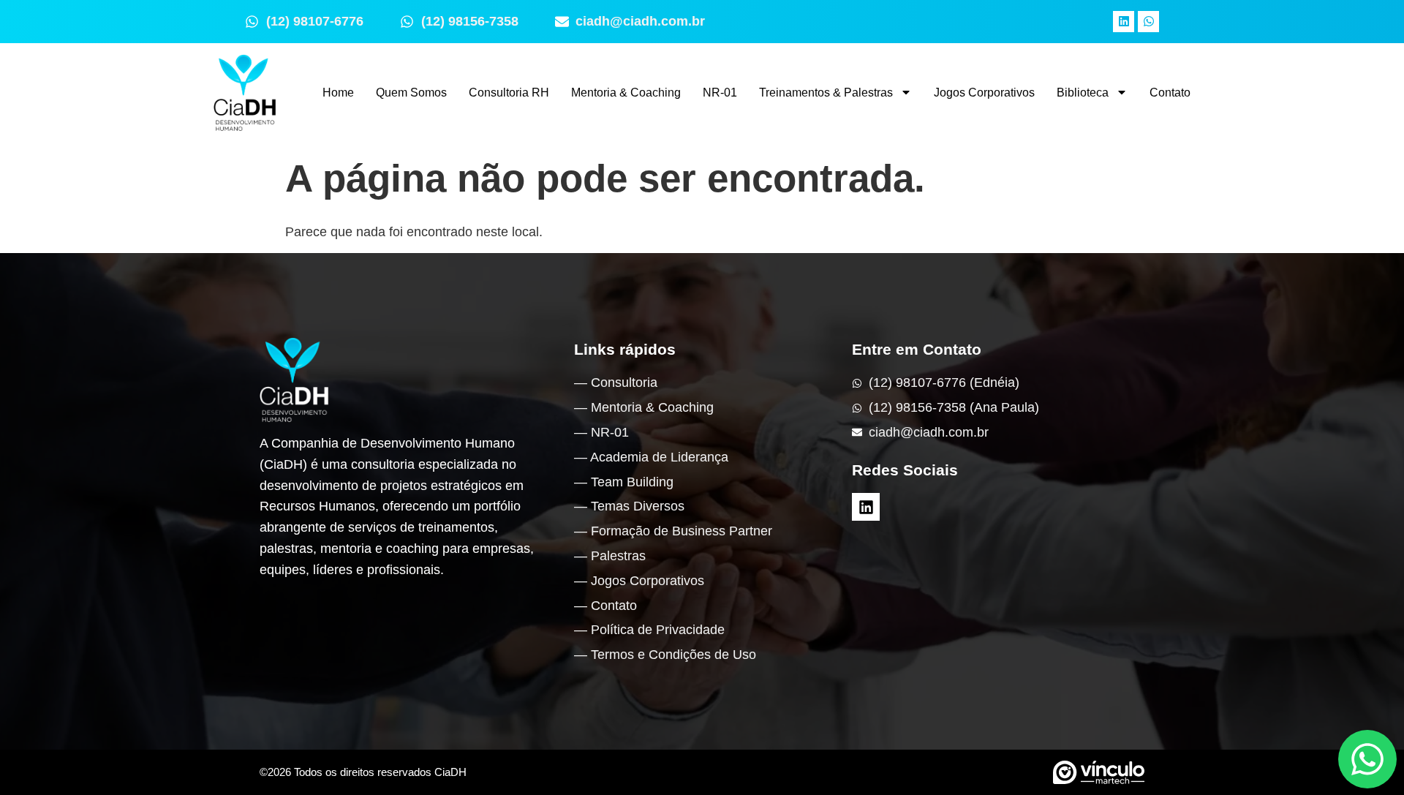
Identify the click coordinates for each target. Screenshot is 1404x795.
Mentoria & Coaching (626, 92)
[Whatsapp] (1148, 21)
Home (338, 92)
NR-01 (720, 92)
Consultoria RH (509, 92)
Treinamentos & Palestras (826, 92)
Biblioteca (1083, 92)
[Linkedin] (1123, 21)
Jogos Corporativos (984, 92)
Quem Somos (411, 92)
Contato (1170, 92)
